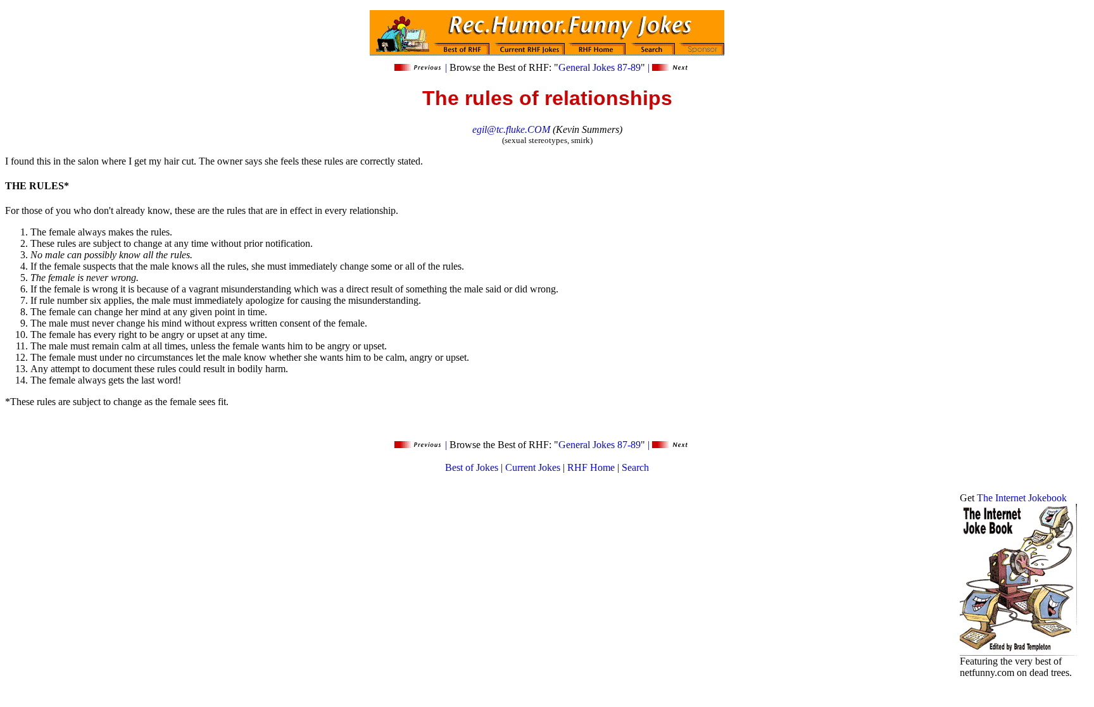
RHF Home (591, 467)
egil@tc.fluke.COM (511, 129)
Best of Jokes (471, 467)
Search (635, 467)
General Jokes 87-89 (599, 67)
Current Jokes (532, 467)
